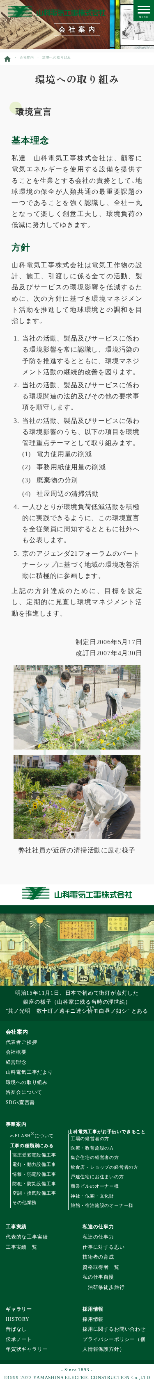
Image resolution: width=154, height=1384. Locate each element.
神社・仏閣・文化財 (92, 1195)
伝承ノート (19, 1339)
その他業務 (24, 1202)
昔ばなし (16, 1329)
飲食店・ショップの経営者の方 (104, 1167)
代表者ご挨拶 (21, 1042)
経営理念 (16, 1062)
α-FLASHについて (32, 1135)
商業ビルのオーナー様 (95, 1186)
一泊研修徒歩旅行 (103, 1287)
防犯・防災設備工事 (34, 1183)
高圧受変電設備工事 (34, 1154)
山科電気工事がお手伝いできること (107, 1131)
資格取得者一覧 (101, 1267)
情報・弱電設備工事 (34, 1174)
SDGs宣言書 (20, 1102)
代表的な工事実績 (27, 1237)
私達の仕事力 (98, 1226)
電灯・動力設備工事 (34, 1164)
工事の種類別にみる (32, 1145)
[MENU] (144, 10)
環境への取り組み (27, 1082)
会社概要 (16, 1052)
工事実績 (16, 1226)
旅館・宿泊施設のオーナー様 (102, 1205)
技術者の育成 (98, 1257)
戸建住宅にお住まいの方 (97, 1176)
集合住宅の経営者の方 (95, 1157)
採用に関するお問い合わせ (114, 1329)
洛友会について (24, 1092)
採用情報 (93, 1309)
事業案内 (16, 1124)
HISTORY (18, 1319)
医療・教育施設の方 (92, 1147)
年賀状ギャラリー (27, 1349)
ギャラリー (19, 1309)
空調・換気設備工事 (34, 1193)
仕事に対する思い (103, 1247)
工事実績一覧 (21, 1247)
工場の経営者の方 (90, 1138)
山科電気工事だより (29, 1072)
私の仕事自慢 (98, 1277)
